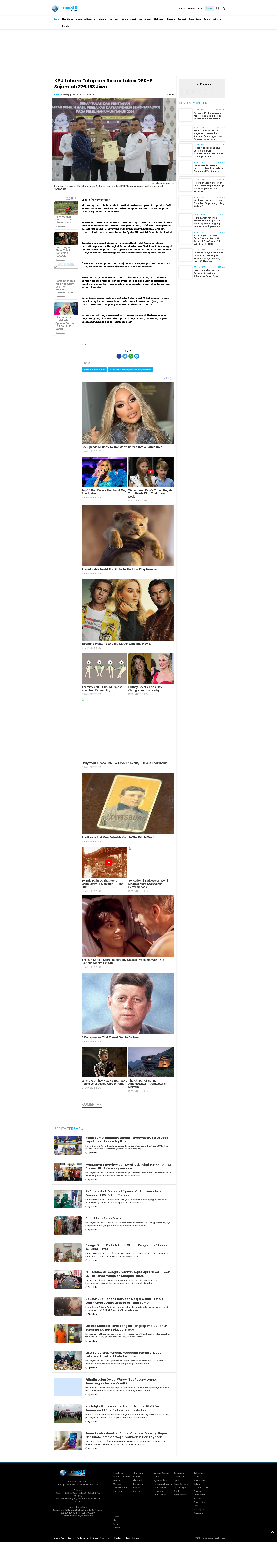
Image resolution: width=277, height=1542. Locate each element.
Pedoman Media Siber (87, 1538)
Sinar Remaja (160, 1487)
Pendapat (199, 1513)
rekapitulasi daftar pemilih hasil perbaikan (130, 369)
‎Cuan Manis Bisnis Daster (104, 1218)
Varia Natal (199, 1494)
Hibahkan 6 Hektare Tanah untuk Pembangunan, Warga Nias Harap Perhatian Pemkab (209, 187)
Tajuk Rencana (181, 1483)
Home (56, 19)
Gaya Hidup (195, 19)
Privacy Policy (106, 1538)
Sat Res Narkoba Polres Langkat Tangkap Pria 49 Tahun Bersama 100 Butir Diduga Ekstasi (126, 1328)
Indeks (65, 26)
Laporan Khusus (202, 1487)
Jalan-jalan (199, 1509)
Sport (207, 19)
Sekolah (137, 1491)
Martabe (114, 19)
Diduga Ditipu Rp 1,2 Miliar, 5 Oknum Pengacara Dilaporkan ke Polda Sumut (128, 1247)
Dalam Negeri (128, 19)
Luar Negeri (145, 19)
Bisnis (115, 1520)
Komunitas (199, 1480)
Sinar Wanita (160, 1494)
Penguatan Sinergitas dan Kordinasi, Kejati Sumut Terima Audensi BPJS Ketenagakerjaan (128, 1166)
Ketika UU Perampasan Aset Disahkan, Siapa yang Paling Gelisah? (209, 203)
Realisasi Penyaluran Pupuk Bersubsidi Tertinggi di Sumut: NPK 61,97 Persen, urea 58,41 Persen (208, 257)
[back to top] (273, 1532)
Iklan (128, 1538)
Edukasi (182, 19)
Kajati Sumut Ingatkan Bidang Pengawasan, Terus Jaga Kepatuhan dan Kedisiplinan (126, 1140)
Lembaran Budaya (163, 1483)
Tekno (116, 1516)
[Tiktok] (196, 91)
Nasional (117, 1527)
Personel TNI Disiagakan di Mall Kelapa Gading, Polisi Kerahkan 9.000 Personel (208, 116)
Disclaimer (119, 1538)
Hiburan (170, 19)
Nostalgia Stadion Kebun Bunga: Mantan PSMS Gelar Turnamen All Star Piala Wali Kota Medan (124, 1408)
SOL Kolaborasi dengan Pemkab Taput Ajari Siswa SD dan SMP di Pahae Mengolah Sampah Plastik (127, 1274)
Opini (176, 1480)
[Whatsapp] (214, 91)
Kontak (135, 1538)
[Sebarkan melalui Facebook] (119, 356)
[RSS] (220, 91)
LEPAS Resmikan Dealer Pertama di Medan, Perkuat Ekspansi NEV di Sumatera (208, 168)
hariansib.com (208, 1538)
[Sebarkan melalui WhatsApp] (130, 356)
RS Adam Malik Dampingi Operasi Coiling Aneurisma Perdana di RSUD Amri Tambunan (123, 1193)
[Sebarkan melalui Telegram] (136, 356)
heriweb (221, 1538)
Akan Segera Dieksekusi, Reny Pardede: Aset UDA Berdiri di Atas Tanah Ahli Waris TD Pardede (207, 239)
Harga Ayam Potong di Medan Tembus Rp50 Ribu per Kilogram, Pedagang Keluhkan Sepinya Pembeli (208, 222)
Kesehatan (179, 1476)
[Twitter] (202, 91)
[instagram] (190, 91)
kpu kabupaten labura (94, 369)
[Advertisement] (138, 52)
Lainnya (217, 19)
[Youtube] (208, 91)
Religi (115, 1524)
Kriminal (102, 19)
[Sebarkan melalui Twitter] (125, 356)
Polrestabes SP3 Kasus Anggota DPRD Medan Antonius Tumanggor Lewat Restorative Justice (208, 134)
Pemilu (197, 1491)
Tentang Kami (59, 1538)
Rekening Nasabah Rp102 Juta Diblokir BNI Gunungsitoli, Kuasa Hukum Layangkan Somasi (208, 152)
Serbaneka (179, 1473)
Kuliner (197, 1483)
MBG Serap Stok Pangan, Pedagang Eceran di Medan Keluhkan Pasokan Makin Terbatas (124, 1354)
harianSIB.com (100, 199)
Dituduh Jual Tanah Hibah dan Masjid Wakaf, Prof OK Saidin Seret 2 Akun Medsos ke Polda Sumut (124, 1301)
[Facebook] (184, 91)
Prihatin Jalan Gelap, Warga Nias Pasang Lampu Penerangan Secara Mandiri (121, 1381)
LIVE (210, 8)
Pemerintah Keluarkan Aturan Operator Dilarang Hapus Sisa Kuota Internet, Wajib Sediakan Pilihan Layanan (126, 1435)
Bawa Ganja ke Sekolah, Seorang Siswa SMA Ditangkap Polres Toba (206, 273)
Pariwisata (159, 1491)
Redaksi (58, 94)
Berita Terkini (180, 1494)
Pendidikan (138, 1483)
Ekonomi (137, 1480)
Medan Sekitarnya (85, 19)
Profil (196, 1476)
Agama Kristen (161, 1480)
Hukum (136, 1487)
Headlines (67, 19)
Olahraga (159, 19)
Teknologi (199, 1473)
